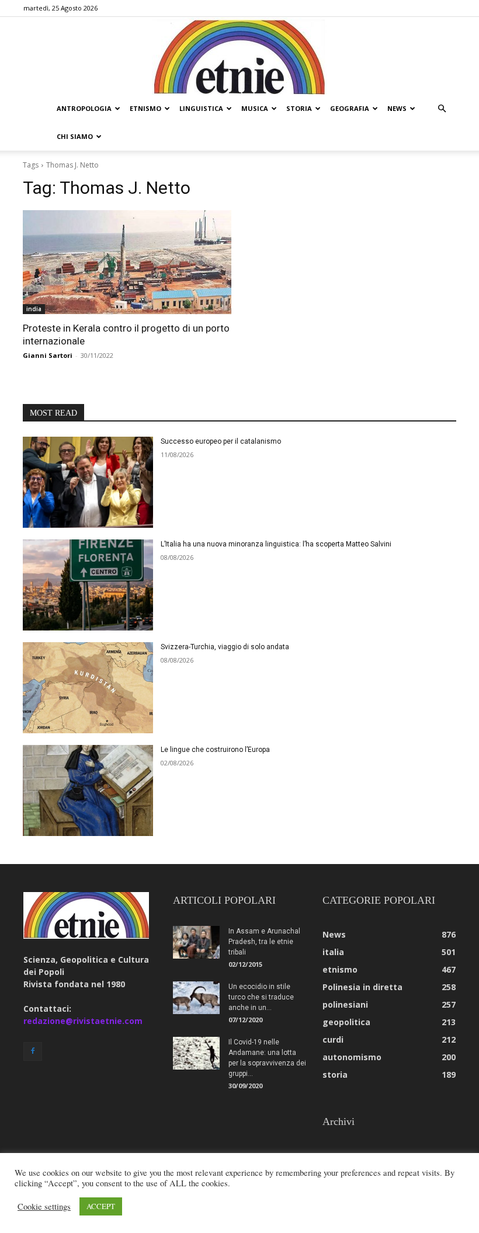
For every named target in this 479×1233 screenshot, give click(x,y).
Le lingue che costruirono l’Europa (215, 750)
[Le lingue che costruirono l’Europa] (88, 790)
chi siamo (75, 136)
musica (254, 108)
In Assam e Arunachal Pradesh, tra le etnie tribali (264, 941)
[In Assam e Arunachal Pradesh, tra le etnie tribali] (196, 942)
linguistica (201, 108)
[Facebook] (32, 1051)
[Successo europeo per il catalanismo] (88, 482)
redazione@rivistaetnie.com (83, 1020)
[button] (442, 108)
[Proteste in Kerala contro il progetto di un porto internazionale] (127, 262)
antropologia (84, 108)
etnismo (145, 108)
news (397, 108)
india (33, 309)
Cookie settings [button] (44, 1206)
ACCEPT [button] (100, 1206)
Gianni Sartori (47, 355)
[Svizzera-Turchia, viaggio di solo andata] (88, 687)
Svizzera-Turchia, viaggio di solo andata (225, 647)
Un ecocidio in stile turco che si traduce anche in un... (261, 997)
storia (299, 108)
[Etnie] (239, 56)
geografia (349, 108)
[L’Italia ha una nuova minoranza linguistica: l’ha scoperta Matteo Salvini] (88, 585)
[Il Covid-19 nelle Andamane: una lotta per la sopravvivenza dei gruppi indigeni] (196, 1053)
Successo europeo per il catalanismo (221, 441)
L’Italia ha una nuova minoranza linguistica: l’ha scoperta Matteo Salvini (276, 544)
